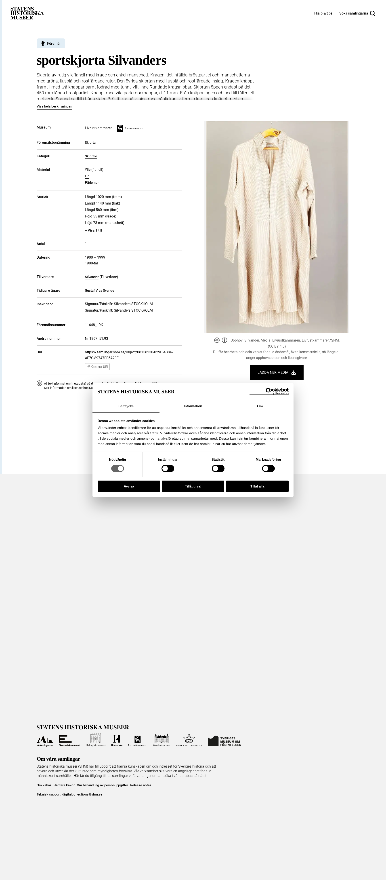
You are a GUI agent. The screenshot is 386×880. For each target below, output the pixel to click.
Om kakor (44, 785)
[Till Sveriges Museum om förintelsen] (224, 740)
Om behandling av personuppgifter (102, 785)
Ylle (87, 170)
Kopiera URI (99, 367)
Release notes (140, 785)
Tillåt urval (193, 486)
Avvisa (129, 486)
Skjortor (91, 156)
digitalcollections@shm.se (82, 794)
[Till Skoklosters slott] (161, 740)
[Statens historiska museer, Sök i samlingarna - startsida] (27, 13)
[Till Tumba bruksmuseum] (189, 740)
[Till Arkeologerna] (45, 740)
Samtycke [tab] (126, 406)
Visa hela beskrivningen (54, 106)
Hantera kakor (64, 785)
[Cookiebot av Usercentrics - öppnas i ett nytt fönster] (269, 391)
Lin (87, 176)
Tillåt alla (257, 486)
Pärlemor (92, 183)
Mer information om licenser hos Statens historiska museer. (85, 388)
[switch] (168, 468)
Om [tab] (260, 406)
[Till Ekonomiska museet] (69, 740)
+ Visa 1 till (93, 230)
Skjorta (90, 143)
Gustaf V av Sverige (99, 291)
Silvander (92, 277)
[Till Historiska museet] (116, 740)
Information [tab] (193, 406)
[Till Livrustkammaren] (137, 740)
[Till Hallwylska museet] (96, 740)
